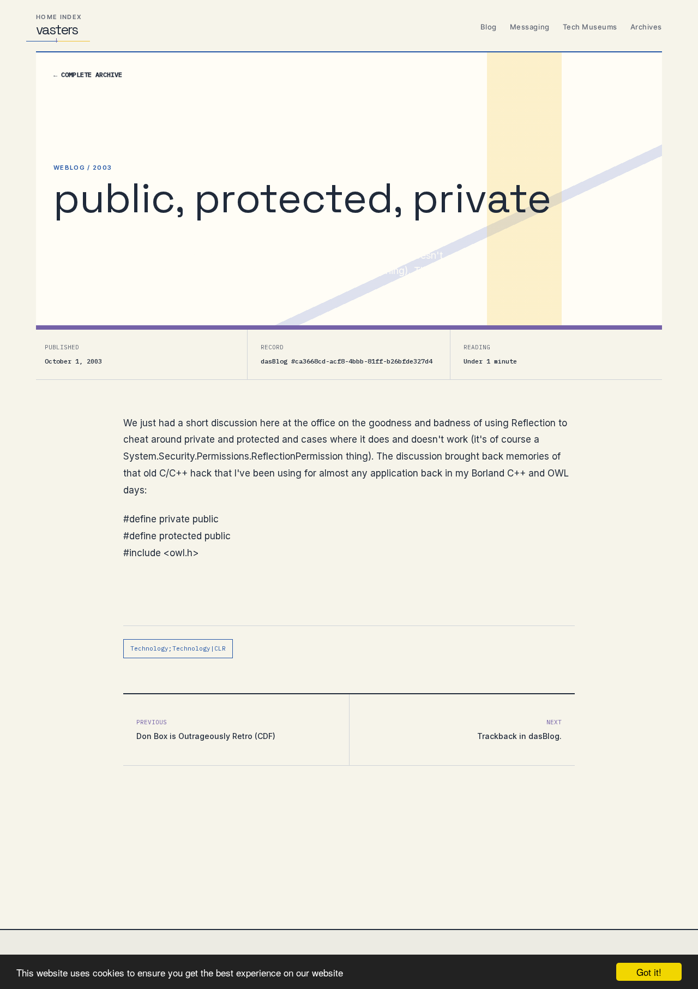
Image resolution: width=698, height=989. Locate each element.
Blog (488, 26)
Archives (646, 26)
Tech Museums (590, 26)
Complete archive (87, 74)
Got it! (648, 972)
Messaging (530, 26)
